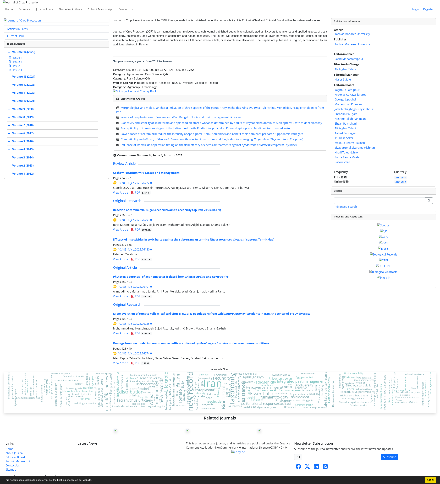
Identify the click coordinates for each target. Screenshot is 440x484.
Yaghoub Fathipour (347, 90)
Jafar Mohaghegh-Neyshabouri (354, 109)
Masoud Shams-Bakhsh (350, 143)
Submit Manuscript (100, 9)
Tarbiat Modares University (352, 34)
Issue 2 (17, 66)
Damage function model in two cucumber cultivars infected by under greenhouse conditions (191, 343)
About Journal (14, 453)
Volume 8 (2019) (23, 117)
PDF (141, 192)
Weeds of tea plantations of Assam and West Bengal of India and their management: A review (181, 117)
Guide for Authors (70, 9)
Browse (23, 9)
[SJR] (383, 231)
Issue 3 (17, 62)
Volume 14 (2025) (23, 52)
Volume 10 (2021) (23, 101)
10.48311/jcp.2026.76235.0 (135, 324)
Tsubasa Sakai (344, 138)
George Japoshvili (346, 99)
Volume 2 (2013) (23, 166)
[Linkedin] (316, 467)
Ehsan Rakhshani (346, 123)
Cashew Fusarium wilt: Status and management (146, 173)
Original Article (125, 267)
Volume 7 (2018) (23, 125)
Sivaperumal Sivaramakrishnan (355, 148)
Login (415, 9)
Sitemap (11, 469)
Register (428, 9)
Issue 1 (17, 70)
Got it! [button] (430, 480)
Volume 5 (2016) (23, 141)
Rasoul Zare (342, 162)
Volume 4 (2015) (23, 149)
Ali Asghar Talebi (345, 69)
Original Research (127, 200)
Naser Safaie (343, 79)
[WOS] (383, 237)
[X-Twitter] (307, 467)
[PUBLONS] (383, 266)
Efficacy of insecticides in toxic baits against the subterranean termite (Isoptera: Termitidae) (193, 239)
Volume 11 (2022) (23, 93)
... (335, 283)
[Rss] (325, 467)
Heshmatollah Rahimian (350, 119)
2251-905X (400, 181)
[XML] (185, 155)
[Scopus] (383, 225)
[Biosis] (383, 248)
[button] (93, 480)
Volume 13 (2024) (23, 77)
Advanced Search (346, 207)
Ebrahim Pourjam (346, 114)
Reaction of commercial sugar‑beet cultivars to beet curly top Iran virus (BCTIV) (167, 210)
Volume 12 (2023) (23, 85)
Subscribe (389, 457)
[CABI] (383, 260)
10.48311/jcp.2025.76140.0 (135, 249)
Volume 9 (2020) (23, 109)
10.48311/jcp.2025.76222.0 (135, 183)
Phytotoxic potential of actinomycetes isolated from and (171, 277)
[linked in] (383, 277)
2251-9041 (400, 177)
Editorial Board (15, 457)
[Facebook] (298, 467)
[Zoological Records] (383, 254)
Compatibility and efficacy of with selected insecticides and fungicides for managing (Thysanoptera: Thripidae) (212, 139)
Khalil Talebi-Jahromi (348, 152)
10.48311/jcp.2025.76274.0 (135, 353)
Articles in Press (17, 29)
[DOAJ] (383, 242)
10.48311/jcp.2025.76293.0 (135, 220)
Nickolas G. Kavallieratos (350, 95)
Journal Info (43, 9)
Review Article (124, 163)
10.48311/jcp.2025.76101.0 (135, 287)
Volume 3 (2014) (23, 157)
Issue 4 (17, 58)
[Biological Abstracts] (383, 271)
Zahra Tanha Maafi (347, 157)
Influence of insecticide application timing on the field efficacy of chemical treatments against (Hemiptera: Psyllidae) (209, 145)
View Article (120, 192)
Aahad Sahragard (346, 133)
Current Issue (16, 36)
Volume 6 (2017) (23, 133)
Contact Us (126, 9)
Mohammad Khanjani (348, 104)
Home (9, 9)
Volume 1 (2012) (23, 174)
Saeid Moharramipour (349, 59)
